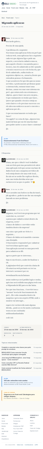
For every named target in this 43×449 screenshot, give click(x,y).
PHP (33, 8)
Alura (31, 420)
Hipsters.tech (34, 431)
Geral (8, 8)
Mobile (22, 8)
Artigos (15, 423)
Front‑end (14, 8)
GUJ (3, 18)
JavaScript (5, 431)
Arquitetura (5, 439)
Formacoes (16, 421)
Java (3, 8)
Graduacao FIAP (18, 426)
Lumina (32, 423)
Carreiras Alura (18, 418)
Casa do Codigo (35, 428)
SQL (27, 8)
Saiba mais (20, 444)
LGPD (36, 444)
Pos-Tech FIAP (17, 428)
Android (4, 11)
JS (30, 8)
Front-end (9, 18)
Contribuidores (29, 444)
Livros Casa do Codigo (18, 432)
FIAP (31, 426)
